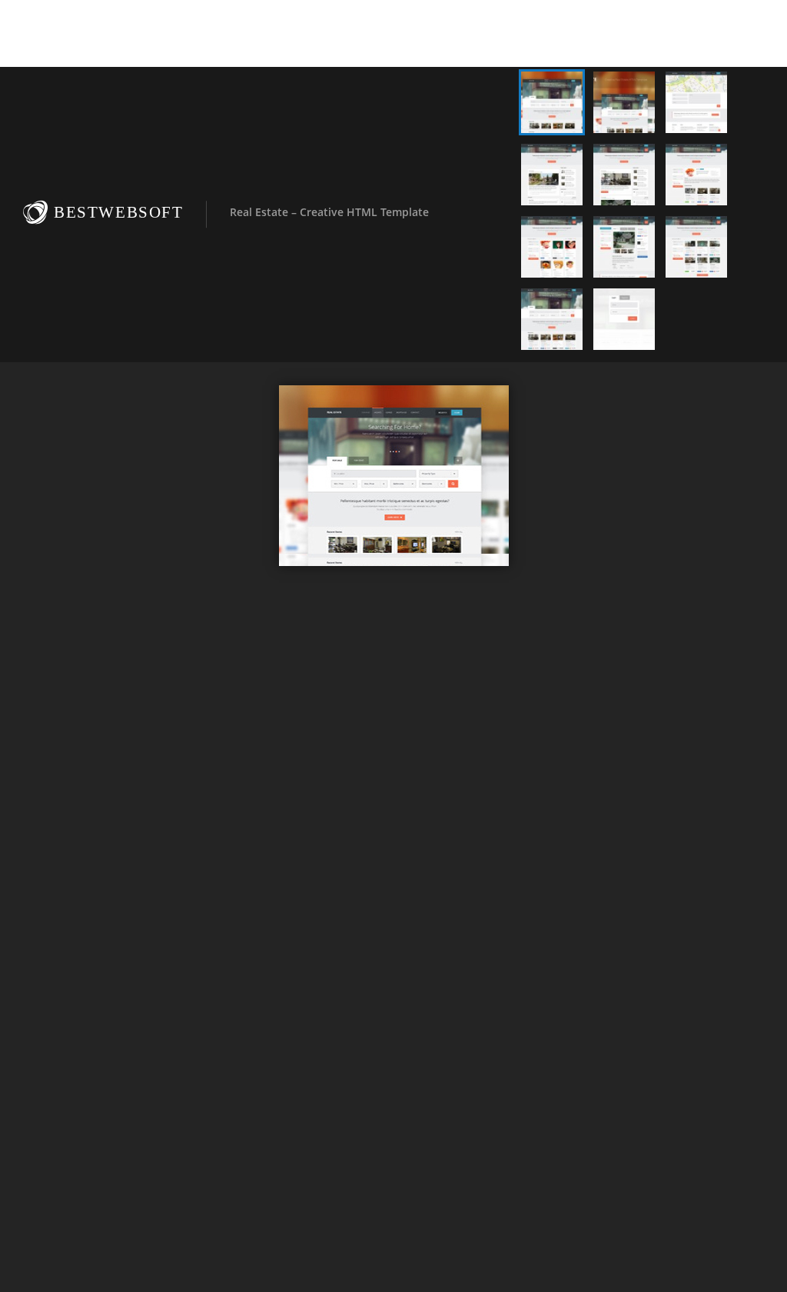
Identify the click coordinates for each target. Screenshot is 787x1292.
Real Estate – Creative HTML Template (329, 212)
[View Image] (552, 102)
